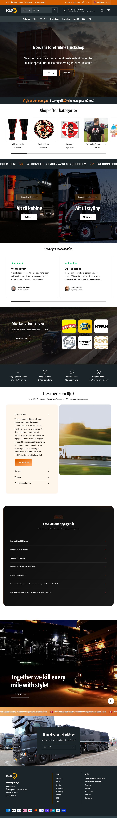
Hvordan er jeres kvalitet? (58, 550)
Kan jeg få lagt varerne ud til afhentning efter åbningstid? (58, 592)
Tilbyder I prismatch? (58, 558)
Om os (87, 788)
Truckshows (60, 788)
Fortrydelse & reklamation (93, 782)
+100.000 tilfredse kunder (72, 2)
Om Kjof (67, 73)
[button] (108, 10)
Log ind (87, 2)
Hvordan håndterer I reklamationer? (58, 567)
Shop (49, 73)
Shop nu (22, 462)
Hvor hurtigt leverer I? (58, 575)
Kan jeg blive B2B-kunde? (58, 541)
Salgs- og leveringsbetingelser (95, 778)
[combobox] (45, 10)
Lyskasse (69, 144)
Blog (57, 801)
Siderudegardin (18, 144)
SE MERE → (29, 217)
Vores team (89, 792)
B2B (57, 798)
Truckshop (59, 792)
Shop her (19, 338)
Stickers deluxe (44, 144)
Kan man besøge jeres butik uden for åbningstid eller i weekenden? (58, 584)
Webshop (59, 778)
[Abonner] (72, 747)
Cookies (88, 785)
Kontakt (58, 795)
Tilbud (58, 782)
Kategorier (88, 798)
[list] (58, 277)
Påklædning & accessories (96, 144)
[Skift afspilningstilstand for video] (111, 701)
